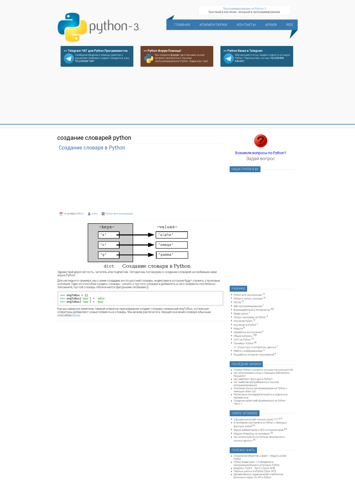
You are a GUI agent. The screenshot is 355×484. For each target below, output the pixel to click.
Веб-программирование (248, 306)
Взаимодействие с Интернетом (252, 309)
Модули (238, 328)
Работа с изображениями (248, 350)
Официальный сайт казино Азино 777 (256, 419)
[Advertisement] (177, 95)
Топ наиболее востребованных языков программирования (256, 384)
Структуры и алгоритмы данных (256, 347)
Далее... (77, 315)
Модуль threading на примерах (252, 433)
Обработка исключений (248, 332)
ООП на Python (242, 339)
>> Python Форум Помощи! (162, 50)
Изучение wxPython (245, 324)
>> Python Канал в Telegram (243, 50)
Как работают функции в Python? (253, 379)
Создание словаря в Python (92, 148)
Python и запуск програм (248, 298)
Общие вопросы (243, 335)
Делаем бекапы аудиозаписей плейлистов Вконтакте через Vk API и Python (258, 476)
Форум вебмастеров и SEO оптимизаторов (259, 429)
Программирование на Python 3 (244, 8)
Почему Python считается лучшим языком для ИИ (263, 369)
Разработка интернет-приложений (254, 354)
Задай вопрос (260, 158)
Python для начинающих (119, 213)
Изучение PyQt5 (243, 321)
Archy (94, 213)
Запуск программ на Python (250, 317)
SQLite (237, 302)
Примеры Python (244, 343)
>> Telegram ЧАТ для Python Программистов (96, 50)
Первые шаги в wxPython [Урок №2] (255, 471)
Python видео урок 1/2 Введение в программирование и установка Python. (257, 463)
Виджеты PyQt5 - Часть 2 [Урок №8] (254, 468)
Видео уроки (241, 313)
